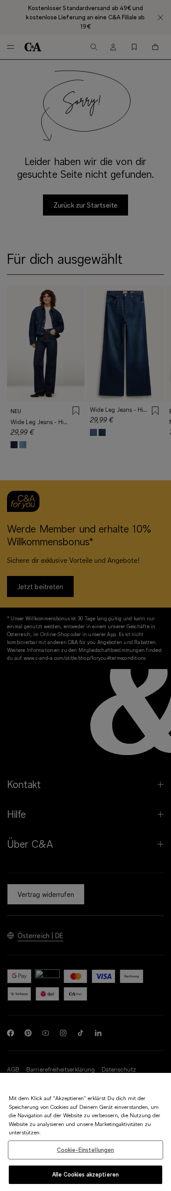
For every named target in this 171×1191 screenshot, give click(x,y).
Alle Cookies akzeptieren (85, 1174)
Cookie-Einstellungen (85, 1149)
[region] (85, 1132)
